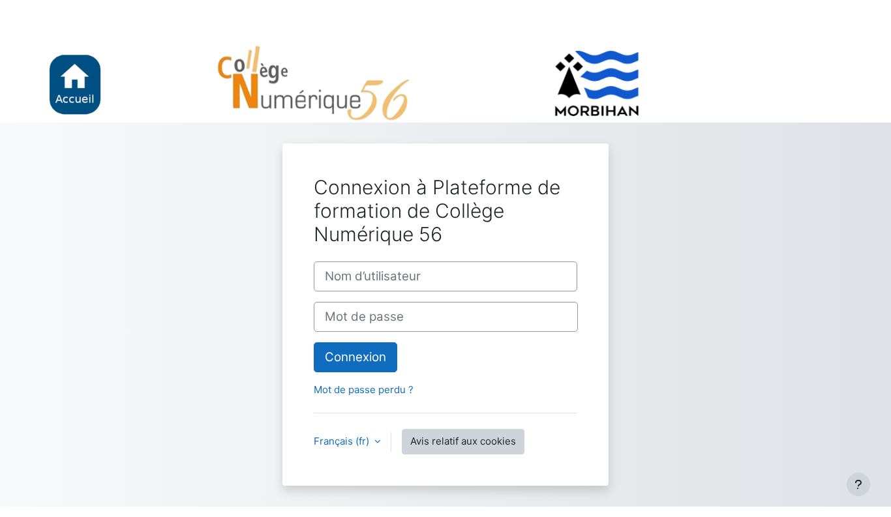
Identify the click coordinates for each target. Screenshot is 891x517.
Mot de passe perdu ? (364, 389)
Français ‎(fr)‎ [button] (343, 441)
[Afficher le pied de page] (858, 484)
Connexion (355, 356)
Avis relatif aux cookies (463, 441)
